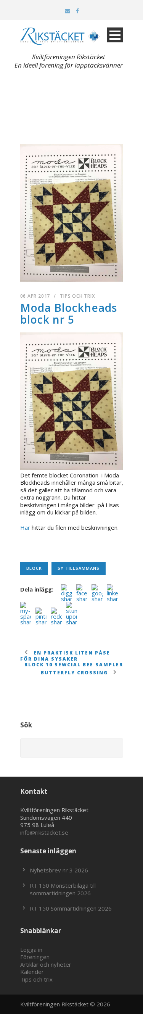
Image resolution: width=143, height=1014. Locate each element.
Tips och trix (77, 296)
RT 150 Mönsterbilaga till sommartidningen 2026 (63, 889)
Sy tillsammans (79, 568)
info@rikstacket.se (44, 832)
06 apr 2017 (35, 296)
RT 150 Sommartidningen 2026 (71, 908)
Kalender (32, 971)
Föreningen (35, 957)
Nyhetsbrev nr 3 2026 (59, 870)
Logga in (31, 949)
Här (25, 527)
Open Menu (115, 34)
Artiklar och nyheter (45, 964)
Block (34, 568)
